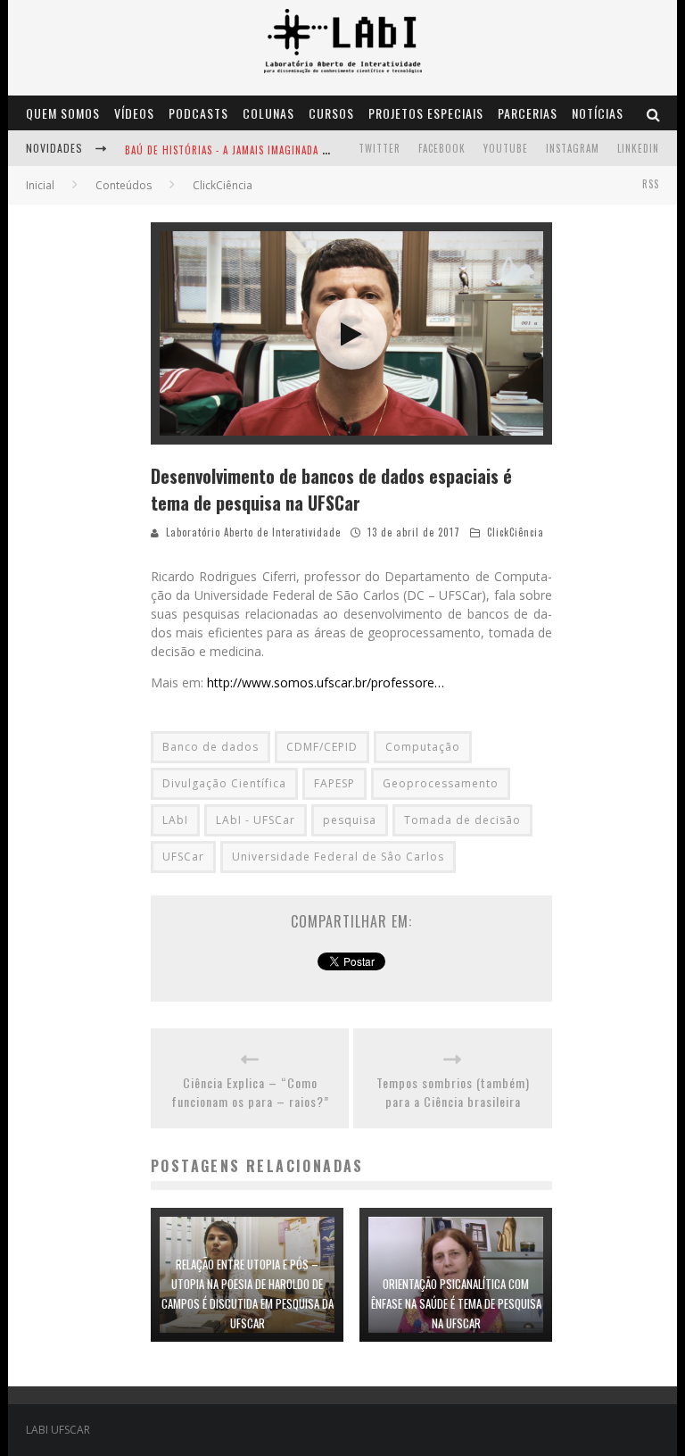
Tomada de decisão (462, 820)
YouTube (505, 148)
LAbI (175, 820)
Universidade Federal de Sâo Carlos (338, 856)
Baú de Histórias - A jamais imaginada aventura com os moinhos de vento (316, 150)
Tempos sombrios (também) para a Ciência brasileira (453, 1092)
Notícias (597, 113)
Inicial (40, 185)
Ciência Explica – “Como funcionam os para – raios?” (250, 1092)
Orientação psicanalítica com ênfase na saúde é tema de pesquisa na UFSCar (456, 1303)
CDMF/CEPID (322, 746)
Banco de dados (210, 746)
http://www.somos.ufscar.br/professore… (325, 682)
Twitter (379, 148)
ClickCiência (515, 532)
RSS (650, 184)
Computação (422, 746)
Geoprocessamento (441, 783)
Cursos (331, 113)
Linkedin (638, 148)
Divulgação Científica (224, 783)
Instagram (572, 148)
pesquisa (349, 820)
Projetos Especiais (425, 113)
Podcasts (198, 113)
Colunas (268, 113)
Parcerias (527, 113)
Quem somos (63, 113)
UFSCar (183, 856)
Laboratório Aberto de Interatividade (253, 532)
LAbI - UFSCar (255, 820)
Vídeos (134, 113)
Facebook (442, 148)
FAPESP (334, 783)
